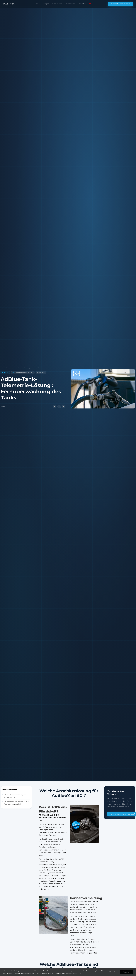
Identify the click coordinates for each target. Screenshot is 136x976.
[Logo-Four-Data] (9, 3)
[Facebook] (54, 406)
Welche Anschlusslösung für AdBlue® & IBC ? (15, 796)
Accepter (126, 972)
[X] (59, 406)
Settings (78, 973)
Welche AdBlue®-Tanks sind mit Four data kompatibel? (16, 803)
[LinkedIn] (63, 406)
